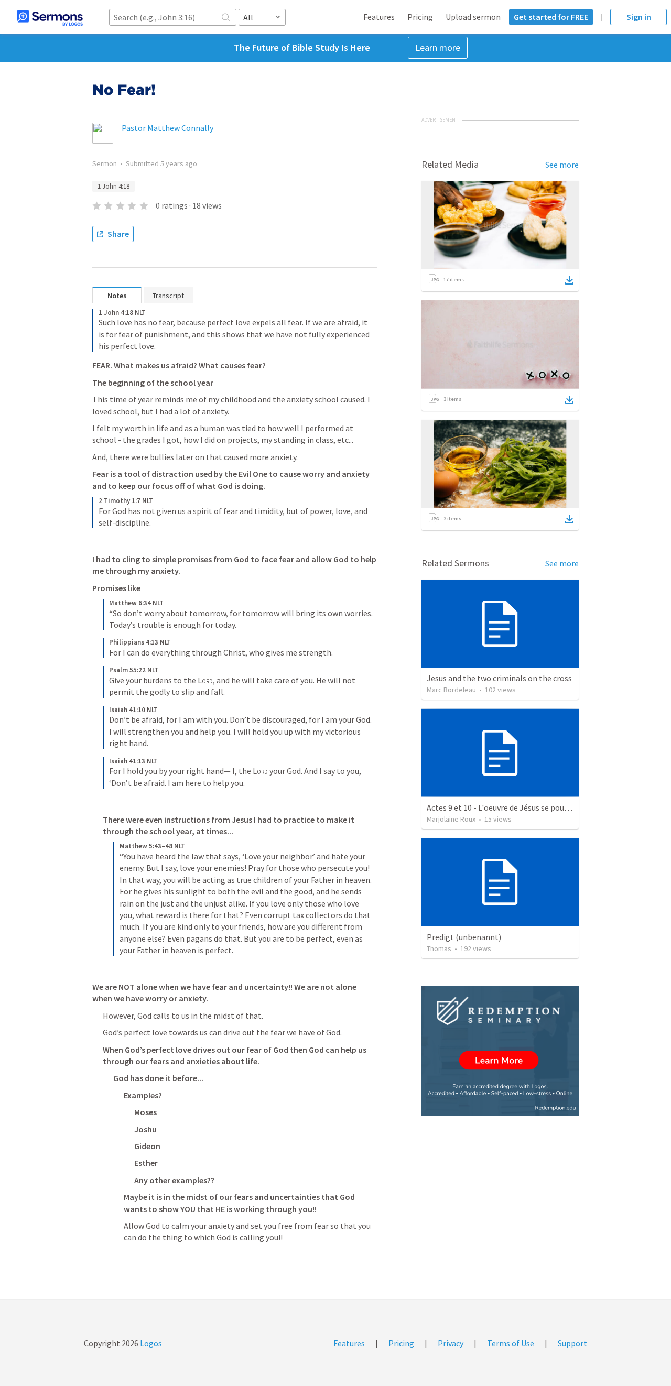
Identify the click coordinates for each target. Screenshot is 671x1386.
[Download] (569, 280)
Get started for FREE (551, 17)
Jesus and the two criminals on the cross (499, 678)
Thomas (439, 948)
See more (562, 164)
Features (379, 17)
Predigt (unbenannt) (464, 937)
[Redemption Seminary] (500, 1051)
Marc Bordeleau (451, 689)
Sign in (638, 17)
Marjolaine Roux (451, 819)
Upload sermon (473, 17)
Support (572, 1343)
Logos (150, 1343)
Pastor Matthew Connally (167, 128)
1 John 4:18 (113, 186)
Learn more (437, 47)
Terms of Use (510, 1343)
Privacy (450, 1343)
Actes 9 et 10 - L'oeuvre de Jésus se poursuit (504, 807)
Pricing (420, 17)
